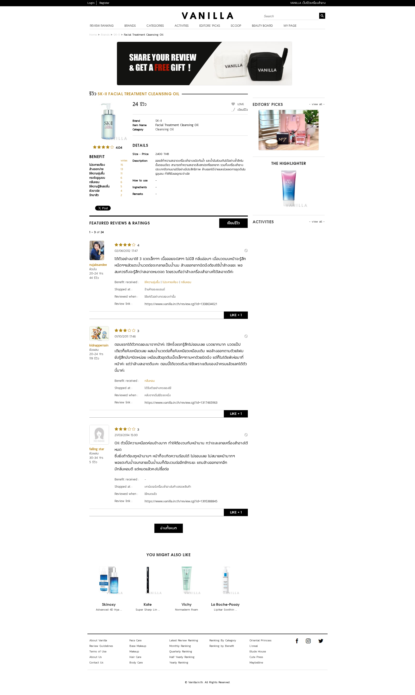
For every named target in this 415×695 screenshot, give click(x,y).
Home (93, 34)
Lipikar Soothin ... (225, 609)
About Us (95, 657)
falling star (96, 449)
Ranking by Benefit (221, 646)
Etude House (258, 651)
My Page (290, 26)
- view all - (317, 104)
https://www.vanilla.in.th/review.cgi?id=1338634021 (181, 304)
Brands (130, 26)
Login (91, 3)
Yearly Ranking (178, 662)
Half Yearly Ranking (182, 657)
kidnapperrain (98, 345)
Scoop (236, 26)
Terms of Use (97, 651)
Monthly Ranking (180, 646)
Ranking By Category (222, 640)
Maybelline (256, 662)
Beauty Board (262, 26)
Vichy (187, 604)
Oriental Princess (260, 640)
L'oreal (254, 646)
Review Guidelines (101, 646)
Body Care (136, 662)
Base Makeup (137, 646)
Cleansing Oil (164, 129)
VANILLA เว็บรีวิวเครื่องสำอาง (308, 3)
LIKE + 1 (236, 315)
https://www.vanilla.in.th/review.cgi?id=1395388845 (181, 501)
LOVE (241, 104)
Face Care (135, 640)
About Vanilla (98, 640)
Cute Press (256, 657)
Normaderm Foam (186, 609)
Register (104, 3)
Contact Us (96, 662)
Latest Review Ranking (183, 640)
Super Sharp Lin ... (148, 609)
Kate (148, 604)
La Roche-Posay (225, 604)
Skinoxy (109, 604)
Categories (155, 26)
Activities (182, 26)
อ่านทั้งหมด (168, 528)
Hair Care (135, 657)
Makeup (134, 651)
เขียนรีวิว (243, 110)
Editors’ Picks (209, 26)
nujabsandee (98, 264)
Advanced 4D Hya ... (109, 609)
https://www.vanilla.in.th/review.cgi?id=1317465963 (181, 402)
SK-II (117, 34)
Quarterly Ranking (180, 651)
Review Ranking (102, 26)
